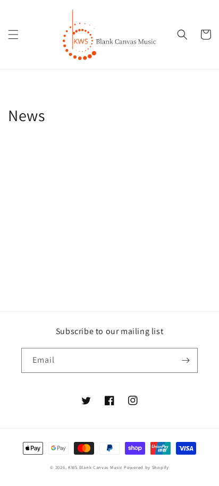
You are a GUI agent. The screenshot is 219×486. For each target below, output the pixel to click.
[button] (13, 34)
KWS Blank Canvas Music (95, 467)
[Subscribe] (185, 360)
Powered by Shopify (146, 467)
